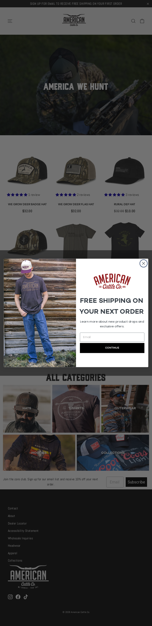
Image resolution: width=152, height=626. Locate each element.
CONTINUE (112, 348)
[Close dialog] (143, 263)
